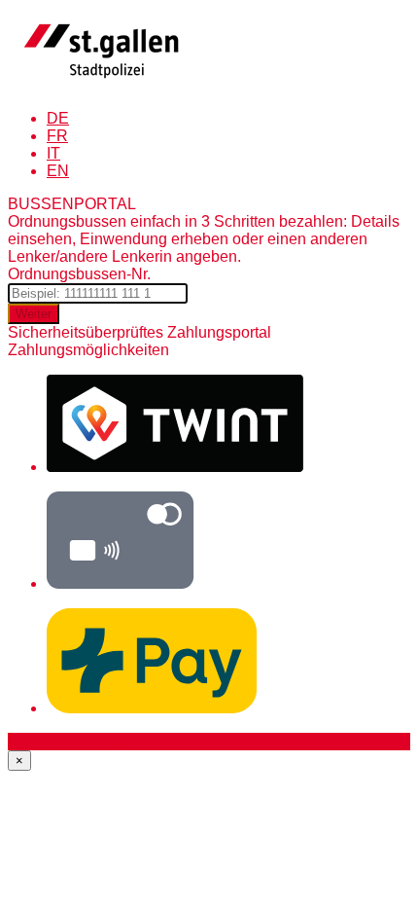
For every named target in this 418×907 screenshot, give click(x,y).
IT (53, 153)
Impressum (207, 741)
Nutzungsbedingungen (86, 741)
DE (58, 118)
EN (58, 171)
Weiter (34, 314)
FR (57, 135)
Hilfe (265, 741)
